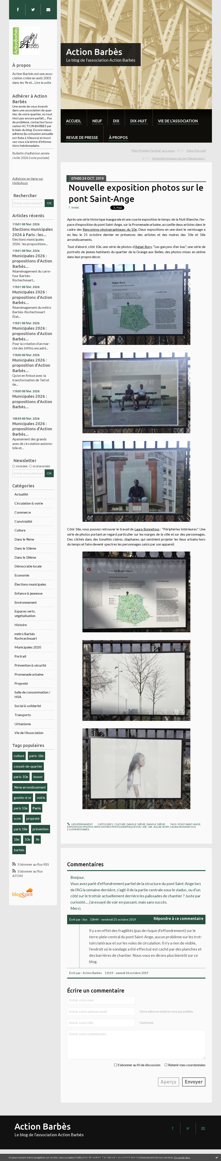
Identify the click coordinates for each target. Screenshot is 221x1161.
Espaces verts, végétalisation (24, 613)
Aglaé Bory (143, 247)
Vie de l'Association (28, 733)
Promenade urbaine (28, 674)
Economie (21, 575)
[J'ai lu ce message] (216, 1157)
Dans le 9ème (24, 539)
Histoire (20, 625)
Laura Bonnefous (146, 529)
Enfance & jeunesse (28, 593)
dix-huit (138, 121)
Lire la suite (43, 82)
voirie (41, 797)
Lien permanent (82, 824)
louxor (38, 777)
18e (16, 839)
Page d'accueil (196, 150)
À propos (118, 137)
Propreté (21, 683)
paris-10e (21, 777)
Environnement (25, 602)
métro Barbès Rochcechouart (25, 636)
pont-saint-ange (189, 824)
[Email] (48, 9)
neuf (97, 121)
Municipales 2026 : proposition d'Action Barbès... (31, 365)
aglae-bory (161, 826)
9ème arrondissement (30, 787)
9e (37, 839)
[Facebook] (18, 9)
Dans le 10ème (25, 548)
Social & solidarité (27, 706)
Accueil (73, 121)
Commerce (22, 512)
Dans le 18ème (25, 557)
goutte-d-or (23, 797)
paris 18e (20, 829)
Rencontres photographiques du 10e (110, 229)
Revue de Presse (82, 137)
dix (116, 121)
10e (27, 839)
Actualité (21, 494)
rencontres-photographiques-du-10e (120, 826)
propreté (32, 818)
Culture (19, 530)
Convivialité (23, 521)
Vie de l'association (178, 121)
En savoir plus (182, 1157)
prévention (41, 829)
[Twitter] (33, 9)
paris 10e (20, 808)
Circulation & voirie (28, 503)
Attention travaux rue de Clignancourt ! (179, 158)
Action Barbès (94, 52)
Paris (37, 808)
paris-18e (36, 756)
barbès (19, 850)
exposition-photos (80, 826)
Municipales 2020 (27, 647)
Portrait (20, 656)
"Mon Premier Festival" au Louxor (153, 150)
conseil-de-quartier (28, 766)
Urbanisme (22, 724)
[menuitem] (74, 117)
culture (19, 756)
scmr (17, 818)
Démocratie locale (28, 566)
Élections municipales (30, 584)
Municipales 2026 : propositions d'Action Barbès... (32, 261)
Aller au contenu (14, 4)
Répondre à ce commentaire (178, 918)
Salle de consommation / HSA (32, 694)
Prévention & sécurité (30, 665)
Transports (22, 715)
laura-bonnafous (183, 826)
